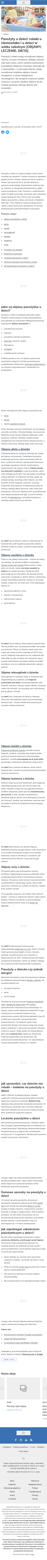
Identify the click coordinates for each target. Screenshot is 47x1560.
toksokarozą (15, 497)
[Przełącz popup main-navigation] (2, 2)
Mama (9, 1402)
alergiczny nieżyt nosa (16, 1004)
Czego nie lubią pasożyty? (15, 1338)
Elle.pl (12, 1481)
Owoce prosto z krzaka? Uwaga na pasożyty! (23, 1334)
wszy (6, 244)
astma (33, 1004)
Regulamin (7, 1447)
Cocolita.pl (12, 1499)
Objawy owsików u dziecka (17, 555)
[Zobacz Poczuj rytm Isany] (23, 1388)
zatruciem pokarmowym (35, 364)
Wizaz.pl (35, 1495)
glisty (6, 224)
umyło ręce (23, 1267)
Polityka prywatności (20, 1447)
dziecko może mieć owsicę (12, 565)
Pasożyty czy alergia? (13, 249)
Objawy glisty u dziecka (15, 449)
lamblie (7, 236)
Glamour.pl (35, 1481)
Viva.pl (12, 1495)
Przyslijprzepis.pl (35, 1492)
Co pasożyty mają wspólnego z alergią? (21, 1342)
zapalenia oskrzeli (17, 424)
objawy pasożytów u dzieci (15, 219)
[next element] (45, 1401)
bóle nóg (7, 341)
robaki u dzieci (9, 1359)
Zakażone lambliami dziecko (13, 750)
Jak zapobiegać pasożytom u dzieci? (19, 266)
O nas (33, 1447)
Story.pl (35, 1499)
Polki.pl (12, 1492)
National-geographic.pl (12, 1488)
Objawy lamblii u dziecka (16, 746)
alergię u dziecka (34, 980)
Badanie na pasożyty (13, 254)
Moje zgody (23, 1451)
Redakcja (40, 1447)
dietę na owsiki (33, 1206)
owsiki (6, 228)
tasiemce (8, 240)
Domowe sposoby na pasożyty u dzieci (20, 262)
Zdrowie (6, 34)
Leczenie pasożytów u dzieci (16, 258)
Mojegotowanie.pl (35, 1484)
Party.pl (35, 1488)
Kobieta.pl (12, 1484)
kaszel (6, 420)
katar (6, 415)
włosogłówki (9, 232)
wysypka (8, 349)
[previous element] (2, 1401)
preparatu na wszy (23, 949)
